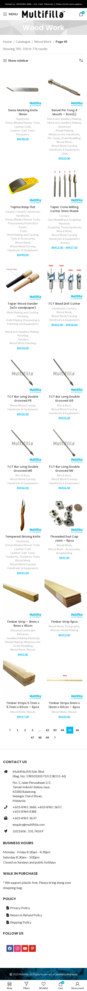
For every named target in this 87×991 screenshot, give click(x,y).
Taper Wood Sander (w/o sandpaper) (23, 306)
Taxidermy (11, 556)
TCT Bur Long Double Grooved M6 (22, 469)
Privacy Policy (20, 908)
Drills (65, 153)
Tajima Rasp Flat (22, 207)
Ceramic (10, 211)
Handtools (22, 118)
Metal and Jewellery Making (64, 118)
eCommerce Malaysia (65, 974)
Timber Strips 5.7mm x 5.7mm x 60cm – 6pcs (22, 705)
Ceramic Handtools (28, 211)
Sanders (23, 339)
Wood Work (43, 41)
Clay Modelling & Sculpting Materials (64, 221)
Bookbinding (64, 553)
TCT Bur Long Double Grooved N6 (64, 469)
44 (62, 730)
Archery (65, 242)
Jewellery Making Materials (23, 638)
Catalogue (23, 41)
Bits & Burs (64, 405)
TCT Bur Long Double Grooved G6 (64, 399)
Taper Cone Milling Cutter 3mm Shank (64, 209)
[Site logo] (43, 13)
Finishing (22, 316)
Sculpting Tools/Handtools (64, 227)
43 (54, 730)
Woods (31, 649)
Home (7, 41)
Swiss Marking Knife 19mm (23, 112)
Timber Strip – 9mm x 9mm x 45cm (23, 624)
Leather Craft (22, 126)
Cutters (64, 215)
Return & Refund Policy (26, 915)
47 (32, 737)
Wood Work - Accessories (64, 549)
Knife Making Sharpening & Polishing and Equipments (23, 322)
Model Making (64, 130)
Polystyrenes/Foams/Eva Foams (23, 225)
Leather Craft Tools (22, 130)
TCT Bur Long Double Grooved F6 (22, 399)
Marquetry (22, 134)
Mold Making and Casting (22, 234)
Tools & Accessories (22, 238)
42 (47, 730)
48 (39, 737)
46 (77, 730)
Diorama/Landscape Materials (23, 632)
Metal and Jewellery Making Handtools (64, 124)
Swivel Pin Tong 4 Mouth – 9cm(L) (64, 112)
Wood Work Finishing (23, 343)
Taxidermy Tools (29, 556)
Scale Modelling (71, 138)
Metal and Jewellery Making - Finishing (22, 333)
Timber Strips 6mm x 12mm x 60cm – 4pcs (64, 705)
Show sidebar (18, 60)
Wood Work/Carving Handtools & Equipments (64, 147)
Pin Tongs (54, 138)
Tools (23, 231)
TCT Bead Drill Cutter (64, 304)
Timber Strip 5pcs (64, 622)
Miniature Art (57, 134)
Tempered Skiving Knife (22, 537)
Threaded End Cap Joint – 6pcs (64, 539)
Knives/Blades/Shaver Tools (22, 122)
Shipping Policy (20, 922)
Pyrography (72, 626)
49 (47, 737)
